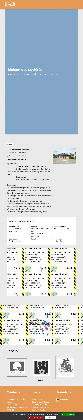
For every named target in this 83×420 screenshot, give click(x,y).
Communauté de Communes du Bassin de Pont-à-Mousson (40, 402)
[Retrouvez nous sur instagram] (57, 241)
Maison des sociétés (49, 74)
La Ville (18, 74)
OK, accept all (68, 414)
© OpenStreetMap (13, 295)
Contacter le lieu (16, 241)
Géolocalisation (31, 74)
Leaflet (74, 295)
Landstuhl (64, 400)
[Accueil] (17, 4)
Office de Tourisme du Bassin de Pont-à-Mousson (40, 410)
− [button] (9, 253)
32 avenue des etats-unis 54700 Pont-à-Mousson (19, 151)
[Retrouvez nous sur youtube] (60, 241)
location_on (40, 269)
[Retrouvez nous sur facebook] (53, 241)
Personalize (50, 417)
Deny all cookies (36, 417)
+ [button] (9, 250)
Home (11, 74)
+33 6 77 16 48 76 (16, 156)
